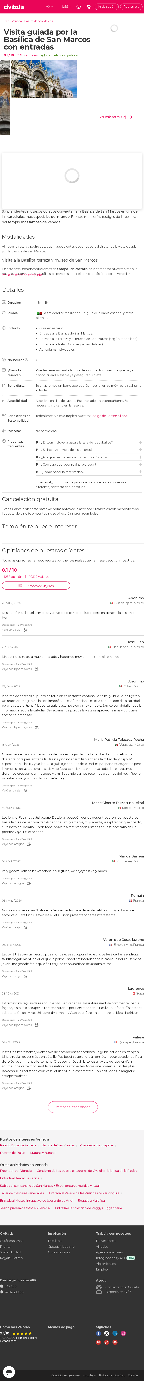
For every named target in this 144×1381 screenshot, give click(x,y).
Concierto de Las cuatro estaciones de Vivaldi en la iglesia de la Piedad (87, 1171)
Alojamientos (106, 1264)
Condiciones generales (65, 1375)
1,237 (19, 55)
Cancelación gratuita (62, 55)
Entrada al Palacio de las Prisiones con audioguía (84, 1193)
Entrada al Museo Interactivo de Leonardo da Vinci (36, 1200)
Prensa (5, 1246)
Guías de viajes (59, 1252)
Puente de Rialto (13, 1153)
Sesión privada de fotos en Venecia (25, 1208)
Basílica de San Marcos (38, 21)
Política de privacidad (112, 1375)
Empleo (102, 1269)
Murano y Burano (43, 1153)
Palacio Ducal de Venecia (18, 1145)
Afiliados (102, 1246)
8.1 (9, 55)
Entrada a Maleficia (92, 1200)
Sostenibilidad (10, 1252)
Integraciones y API (110, 1258)
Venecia (17, 21)
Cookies (133, 1375)
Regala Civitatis (11, 1258)
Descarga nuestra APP (18, 1280)
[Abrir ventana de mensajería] (9, 1372)
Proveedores (105, 1241)
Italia (6, 21)
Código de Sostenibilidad (108, 416)
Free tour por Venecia (16, 1171)
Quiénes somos (11, 1241)
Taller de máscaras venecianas (22, 1193)
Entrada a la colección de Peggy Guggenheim (88, 1208)
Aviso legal (89, 1375)
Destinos (54, 1241)
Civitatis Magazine (61, 1246)
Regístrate (131, 6)
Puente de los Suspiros (97, 1145)
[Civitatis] (14, 6)
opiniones (30, 55)
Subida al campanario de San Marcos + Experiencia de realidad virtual (50, 1185)
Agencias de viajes (109, 1252)
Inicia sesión (107, 6)
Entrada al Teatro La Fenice (20, 1178)
